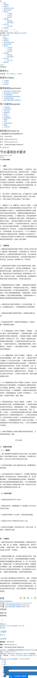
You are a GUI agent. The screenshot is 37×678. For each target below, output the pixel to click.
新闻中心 (6, 12)
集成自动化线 (7, 10)
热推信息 (2, 626)
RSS (19, 626)
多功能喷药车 (7, 109)
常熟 (25, 655)
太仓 (28, 655)
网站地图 (14, 626)
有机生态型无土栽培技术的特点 (12, 91)
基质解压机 (7, 112)
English (2, 65)
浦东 (13, 655)
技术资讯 (9, 17)
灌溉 (1, 601)
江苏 (16, 655)
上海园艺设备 (9, 33)
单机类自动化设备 (9, 8)
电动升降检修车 (8, 123)
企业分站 (8, 626)
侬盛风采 (6, 4)
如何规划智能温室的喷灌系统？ (12, 96)
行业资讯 (9, 15)
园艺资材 (6, 6)
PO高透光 (6, 116)
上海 (11, 655)
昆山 (22, 655)
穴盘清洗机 (7, 107)
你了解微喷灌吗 (8, 95)
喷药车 (5, 114)
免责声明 (27, 659)
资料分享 (6, 24)
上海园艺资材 (16, 33)
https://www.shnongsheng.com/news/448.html (19, 603)
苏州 (19, 655)
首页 (5, 3)
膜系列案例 (10, 22)
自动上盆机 (7, 111)
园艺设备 (9, 21)
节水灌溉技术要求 (9, 98)
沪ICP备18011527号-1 (10, 652)
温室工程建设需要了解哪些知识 (12, 100)
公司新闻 (9, 13)
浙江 (34, 655)
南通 (31, 655)
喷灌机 (5, 120)
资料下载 (9, 26)
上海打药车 (23, 33)
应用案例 (6, 19)
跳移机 (5, 125)
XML (23, 626)
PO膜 (5, 121)
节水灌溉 (5, 601)
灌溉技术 (10, 601)
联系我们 (6, 28)
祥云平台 (9, 659)
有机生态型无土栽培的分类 (11, 93)
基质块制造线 (7, 118)
